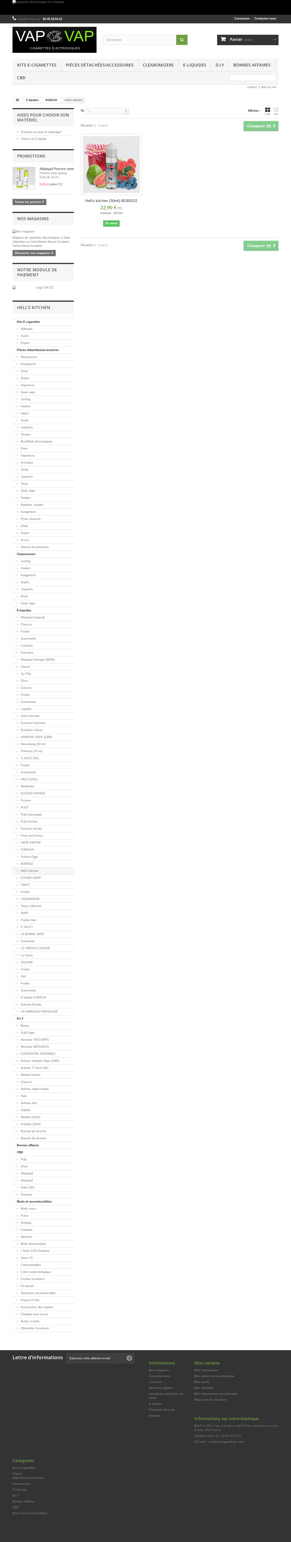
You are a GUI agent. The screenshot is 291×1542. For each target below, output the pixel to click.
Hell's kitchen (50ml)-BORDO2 (111, 201)
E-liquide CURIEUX (33, 997)
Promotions (31, 156)
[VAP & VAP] (55, 40)
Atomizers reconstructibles (38, 1293)
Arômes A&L (28, 1103)
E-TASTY (26, 927)
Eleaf (24, 371)
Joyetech (26, 427)
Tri (82, 110)
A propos (155, 1404)
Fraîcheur (26, 652)
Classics (26, 624)
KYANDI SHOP (30, 878)
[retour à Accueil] (17, 100)
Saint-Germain (30, 716)
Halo (23, 1096)
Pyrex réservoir (30, 519)
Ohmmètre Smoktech (34, 1328)
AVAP (24, 913)
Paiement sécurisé (162, 1409)
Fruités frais (28, 920)
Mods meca (28, 1208)
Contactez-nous (265, 18)
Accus (24, 540)
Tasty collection (30, 906)
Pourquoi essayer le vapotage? (41, 132)
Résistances (28, 357)
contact (252, 87)
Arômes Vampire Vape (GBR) (39, 1061)
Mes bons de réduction (210, 1399)
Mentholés (27, 786)
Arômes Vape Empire (34, 1089)
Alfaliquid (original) (32, 617)
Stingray (26, 1222)
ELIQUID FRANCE (32, 793)
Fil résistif (27, 1286)
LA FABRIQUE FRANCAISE (39, 1011)
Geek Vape (27, 490)
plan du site (268, 87)
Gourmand (27, 941)
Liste (275, 114)
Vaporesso (27, 385)
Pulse (24, 1215)
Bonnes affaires (252, 65)
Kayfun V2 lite (29, 1300)
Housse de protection (34, 547)
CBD (21, 77)
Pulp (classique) (31, 814)
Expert (24, 343)
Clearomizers (158, 65)
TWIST (25, 885)
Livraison (155, 1382)
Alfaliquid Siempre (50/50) (37, 659)
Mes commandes (206, 1370)
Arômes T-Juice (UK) (34, 1068)
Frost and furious (31, 835)
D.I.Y (220, 65)
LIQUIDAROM (29, 899)
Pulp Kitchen (29, 821)
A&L (23, 976)
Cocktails (26, 645)
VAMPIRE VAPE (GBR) (36, 737)
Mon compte (207, 1363)
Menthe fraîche (30, 1075)
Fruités (25, 631)
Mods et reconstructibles (34, 1201)
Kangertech (28, 364)
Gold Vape (27, 1032)
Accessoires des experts (36, 1307)
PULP (24, 807)
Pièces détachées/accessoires (99, 65)
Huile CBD (27, 1187)
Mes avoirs (202, 1382)
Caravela (26, 1229)
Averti (24, 336)
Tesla (24, 483)
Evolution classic (31, 730)
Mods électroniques (33, 1243)
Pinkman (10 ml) (31, 751)
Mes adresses (203, 1388)
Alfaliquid (26, 1173)
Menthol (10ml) (30, 1117)
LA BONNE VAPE (32, 934)
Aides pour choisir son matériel (43, 117)
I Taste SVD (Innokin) (34, 1251)
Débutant (26, 329)
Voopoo (25, 434)
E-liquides (194, 65)
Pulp (23, 1159)
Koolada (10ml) (30, 1124)
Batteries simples (32, 505)
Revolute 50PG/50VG (34, 1046)
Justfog (25, 399)
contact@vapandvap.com (226, 1441)
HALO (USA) (29, 779)
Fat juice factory (31, 828)
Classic (25, 666)
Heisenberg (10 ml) (32, 744)
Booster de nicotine (33, 1131)
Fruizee (25, 800)
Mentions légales (161, 1388)
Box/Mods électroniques (36, 441)
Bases (24, 1025)
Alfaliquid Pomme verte (57, 169)
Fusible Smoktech (32, 1279)
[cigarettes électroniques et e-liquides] (145, 7)
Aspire (24, 378)
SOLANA (26, 962)
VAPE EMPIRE (30, 842)
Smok (24, 420)
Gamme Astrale (30, 1004)
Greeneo (26, 1194)
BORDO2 (26, 863)
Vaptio (24, 413)
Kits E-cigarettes (36, 65)
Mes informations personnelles (216, 1394)
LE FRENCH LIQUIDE (35, 948)
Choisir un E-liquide (33, 139)
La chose (26, 955)
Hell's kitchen (29, 870)
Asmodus (26, 462)
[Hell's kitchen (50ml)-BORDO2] (111, 164)
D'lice (24, 680)
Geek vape (27, 392)
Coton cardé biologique (35, 1272)
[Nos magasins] (43, 232)
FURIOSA (27, 849)
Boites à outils (30, 1321)
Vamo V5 (26, 1258)
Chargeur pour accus (34, 1314)
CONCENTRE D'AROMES (37, 1053)
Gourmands (28, 638)
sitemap (154, 1415)
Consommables (30, 1265)
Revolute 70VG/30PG (34, 1039)
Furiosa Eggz (29, 856)
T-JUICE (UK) (29, 758)
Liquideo (26, 709)
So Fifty (25, 673)
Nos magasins (33, 218)
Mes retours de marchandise (214, 1376)
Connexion (242, 18)
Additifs (25, 1110)
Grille (267, 114)
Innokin (25, 406)
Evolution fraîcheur (32, 723)
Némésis (26, 1236)
